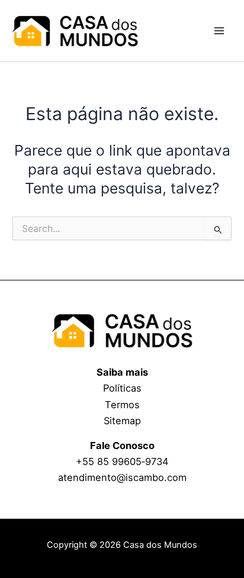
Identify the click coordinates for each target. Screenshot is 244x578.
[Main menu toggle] (219, 31)
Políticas (122, 388)
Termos (122, 405)
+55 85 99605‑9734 (122, 461)
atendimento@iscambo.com (122, 477)
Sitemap (122, 421)
